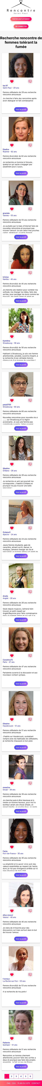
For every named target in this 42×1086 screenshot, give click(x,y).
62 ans (14, 151)
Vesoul (5, 917)
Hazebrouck (8, 726)
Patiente (6, 1042)
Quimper (6, 1045)
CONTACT (36, 1083)
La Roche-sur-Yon (10, 981)
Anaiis (5, 596)
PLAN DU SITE (24, 1083)
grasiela (6, 213)
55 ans (13, 215)
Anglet (5, 598)
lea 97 (5, 85)
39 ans (12, 790)
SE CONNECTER (21, 26)
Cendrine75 (8, 660)
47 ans (11, 662)
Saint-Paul (7, 88)
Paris (5, 662)
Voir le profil (21, 109)
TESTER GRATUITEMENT (21, 19)
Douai (5, 790)
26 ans (14, 470)
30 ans (20, 853)
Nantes (6, 279)
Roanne (6, 151)
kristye (6, 277)
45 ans (13, 279)
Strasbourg (7, 343)
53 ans (22, 981)
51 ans (17, 726)
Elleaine (6, 723)
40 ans (13, 917)
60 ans (17, 407)
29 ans (16, 88)
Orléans (6, 470)
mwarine (6, 787)
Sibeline (6, 468)
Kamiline (6, 341)
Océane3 (6, 532)
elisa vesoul (8, 915)
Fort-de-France (9, 853)
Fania (5, 851)
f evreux (6, 979)
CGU (14, 1083)
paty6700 (7, 404)
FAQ (8, 1083)
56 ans (17, 343)
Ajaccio (6, 534)
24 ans (14, 534)
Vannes (6, 215)
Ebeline (6, 149)
